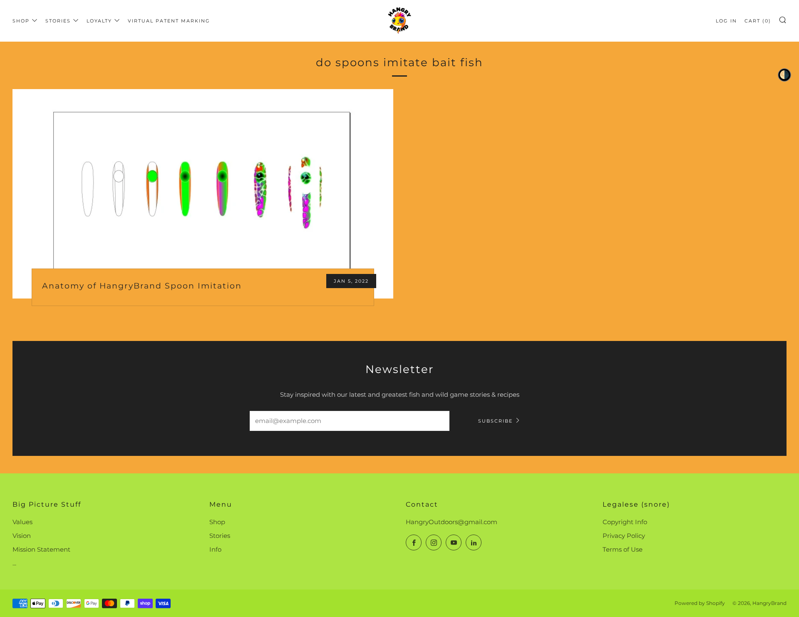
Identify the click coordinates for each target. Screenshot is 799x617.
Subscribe (495, 421)
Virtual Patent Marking (169, 21)
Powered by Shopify (700, 603)
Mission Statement (41, 549)
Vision (21, 536)
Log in (726, 21)
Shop (21, 21)
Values (22, 522)
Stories (58, 21)
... (14, 563)
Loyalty (99, 21)
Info (215, 549)
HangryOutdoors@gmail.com (451, 522)
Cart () (757, 21)
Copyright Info (625, 522)
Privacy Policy (624, 536)
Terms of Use (623, 549)
